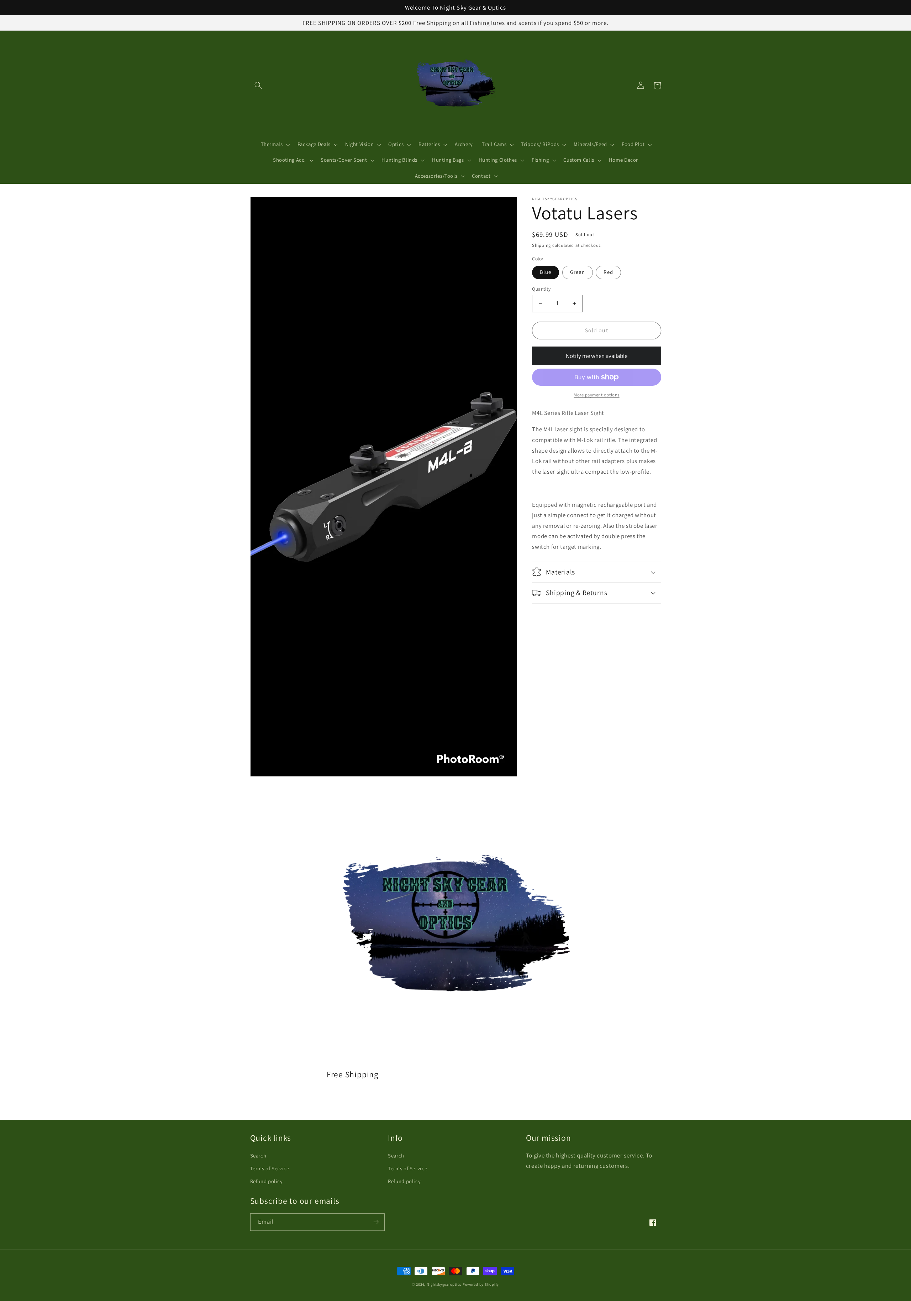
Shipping (541, 245)
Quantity (541, 289)
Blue (545, 272)
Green (577, 272)
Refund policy (266, 1181)
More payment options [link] (597, 395)
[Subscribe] (376, 1222)
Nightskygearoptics (444, 1284)
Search (258, 1155)
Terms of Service (269, 1168)
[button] (258, 85)
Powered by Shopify (481, 1284)
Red (608, 272)
